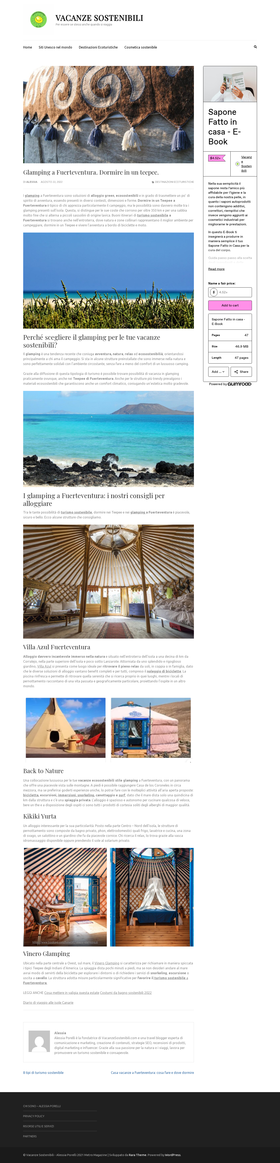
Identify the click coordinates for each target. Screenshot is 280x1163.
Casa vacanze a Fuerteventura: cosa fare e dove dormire (152, 1072)
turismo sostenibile (152, 215)
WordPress (173, 1155)
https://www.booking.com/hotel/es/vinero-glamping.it (65, 942)
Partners (30, 1136)
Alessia (31, 181)
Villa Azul (44, 666)
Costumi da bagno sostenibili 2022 (126, 993)
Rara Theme (137, 1155)
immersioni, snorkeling (76, 795)
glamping (32, 195)
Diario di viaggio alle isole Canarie (48, 1002)
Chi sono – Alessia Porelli (42, 1106)
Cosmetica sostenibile (140, 47)
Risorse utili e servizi (38, 1126)
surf (122, 795)
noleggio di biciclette (164, 671)
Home (27, 47)
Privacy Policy (33, 1116)
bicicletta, (31, 795)
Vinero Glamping (106, 963)
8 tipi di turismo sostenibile (43, 1072)
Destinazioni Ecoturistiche (98, 47)
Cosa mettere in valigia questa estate (71, 993)
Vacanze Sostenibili (99, 17)
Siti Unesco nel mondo (55, 47)
